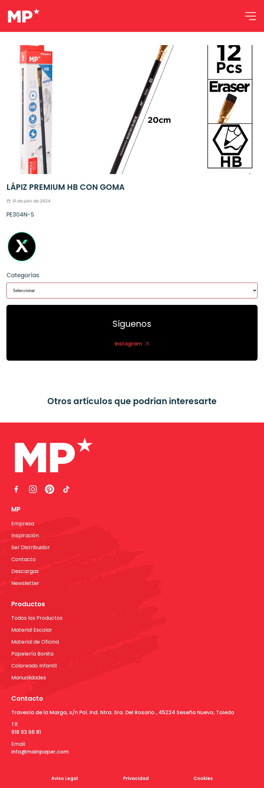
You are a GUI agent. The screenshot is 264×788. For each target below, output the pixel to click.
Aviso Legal (64, 778)
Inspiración (25, 535)
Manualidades (28, 677)
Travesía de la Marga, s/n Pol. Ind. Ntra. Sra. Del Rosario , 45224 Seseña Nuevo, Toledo (122, 712)
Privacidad (136, 778)
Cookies (203, 778)
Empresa (22, 523)
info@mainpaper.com (40, 751)
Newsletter (25, 583)
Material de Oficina (35, 642)
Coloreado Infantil (34, 665)
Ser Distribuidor (30, 547)
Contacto (23, 559)
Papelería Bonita (32, 653)
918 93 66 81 (26, 732)
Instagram (128, 343)
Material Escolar (31, 630)
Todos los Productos (36, 618)
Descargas (25, 571)
